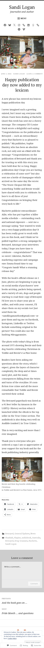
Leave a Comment (35, 74)
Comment (34, 584)
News (33, 533)
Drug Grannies (21, 541)
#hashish (9, 537)
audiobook (26, 537)
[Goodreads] (34, 25)
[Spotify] (20, 30)
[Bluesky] (10, 25)
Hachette (33, 541)
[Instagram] (20, 25)
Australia (36, 537)
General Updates (22, 533)
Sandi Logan (22, 7)
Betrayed (9, 533)
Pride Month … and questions (17, 611)
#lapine (17, 537)
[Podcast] (38, 25)
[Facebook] (6, 25)
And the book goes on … (14, 600)
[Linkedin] (29, 25)
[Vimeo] (24, 30)
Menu (24, 18)
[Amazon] (24, 25)
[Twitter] (15, 25)
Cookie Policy (12, 638)
